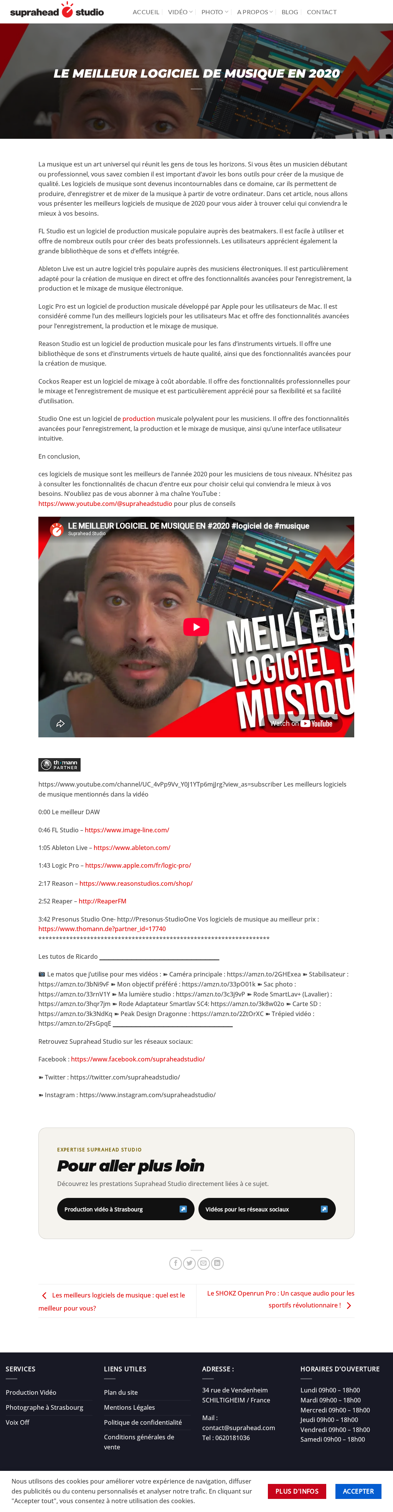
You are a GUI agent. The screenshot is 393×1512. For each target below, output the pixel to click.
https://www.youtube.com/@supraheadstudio (105, 503)
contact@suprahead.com (238, 1428)
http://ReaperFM (103, 901)
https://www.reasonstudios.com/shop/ (136, 883)
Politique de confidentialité (143, 1422)
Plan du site (121, 1392)
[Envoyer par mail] (203, 1263)
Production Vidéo (31, 1392)
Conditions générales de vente (139, 1442)
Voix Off (17, 1422)
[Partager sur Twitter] (189, 1263)
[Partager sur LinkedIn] (217, 1263)
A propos (252, 11)
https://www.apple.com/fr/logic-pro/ (138, 865)
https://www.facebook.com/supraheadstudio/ (138, 1059)
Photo (212, 11)
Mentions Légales (129, 1407)
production (138, 418)
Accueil (146, 11)
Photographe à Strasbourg (44, 1407)
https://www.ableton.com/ (132, 847)
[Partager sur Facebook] (175, 1263)
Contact (322, 11)
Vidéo (178, 11)
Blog (290, 11)
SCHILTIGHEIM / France (236, 1400)
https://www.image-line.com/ (127, 830)
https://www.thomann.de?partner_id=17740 (102, 929)
